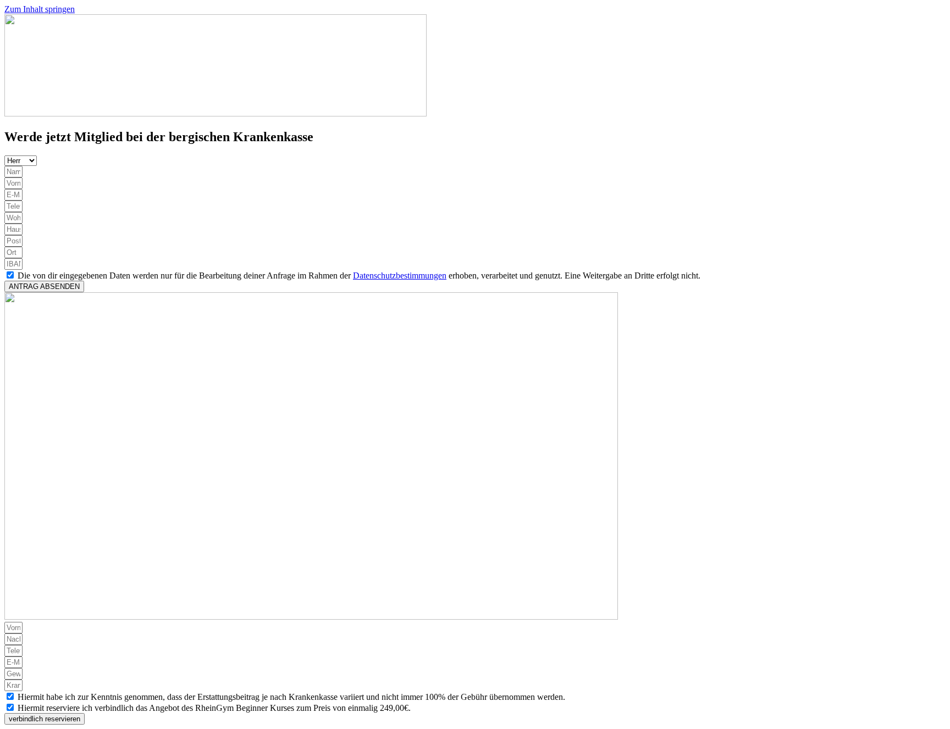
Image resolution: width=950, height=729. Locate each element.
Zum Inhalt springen (39, 9)
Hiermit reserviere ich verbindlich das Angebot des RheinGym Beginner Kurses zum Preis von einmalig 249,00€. (214, 708)
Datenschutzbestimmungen (399, 275)
